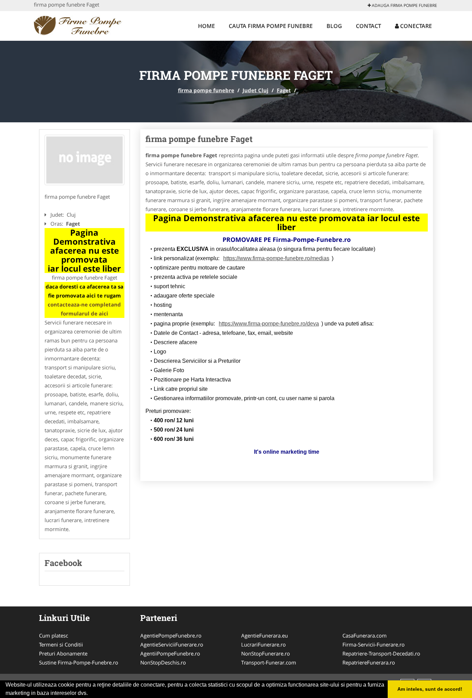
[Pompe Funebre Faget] (84, 160)
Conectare (415, 26)
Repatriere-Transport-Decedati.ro (381, 653)
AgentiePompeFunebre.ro (170, 635)
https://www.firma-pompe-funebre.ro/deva (269, 324)
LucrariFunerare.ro (263, 644)
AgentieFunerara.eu (264, 635)
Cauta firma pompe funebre (271, 26)
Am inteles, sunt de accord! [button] (429, 689)
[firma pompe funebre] (79, 24)
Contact (368, 26)
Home (206, 26)
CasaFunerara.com (364, 635)
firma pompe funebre (206, 90)
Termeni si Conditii (61, 644)
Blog (334, 26)
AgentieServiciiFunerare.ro (171, 644)
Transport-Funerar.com (268, 662)
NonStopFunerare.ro (265, 653)
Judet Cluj (255, 90)
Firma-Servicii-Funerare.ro (373, 644)
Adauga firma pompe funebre (404, 5)
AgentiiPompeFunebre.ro (170, 653)
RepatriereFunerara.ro (368, 662)
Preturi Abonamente (63, 653)
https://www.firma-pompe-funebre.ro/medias (276, 258)
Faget (284, 90)
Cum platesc (53, 635)
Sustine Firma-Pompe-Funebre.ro (78, 662)
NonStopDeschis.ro (163, 662)
